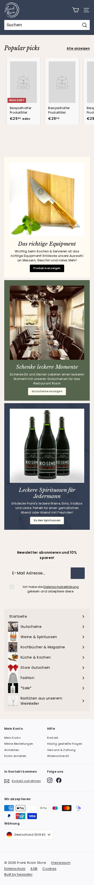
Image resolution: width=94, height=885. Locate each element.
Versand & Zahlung (61, 750)
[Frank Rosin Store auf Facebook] (58, 780)
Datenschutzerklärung (61, 587)
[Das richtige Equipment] (47, 200)
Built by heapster (18, 874)
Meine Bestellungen (18, 744)
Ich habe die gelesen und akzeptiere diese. (51, 589)
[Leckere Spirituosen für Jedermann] (47, 446)
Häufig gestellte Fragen (64, 744)
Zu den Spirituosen (47, 520)
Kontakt (52, 738)
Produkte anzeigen (46, 268)
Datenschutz (14, 868)
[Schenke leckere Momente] (47, 323)
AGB (33, 868)
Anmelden (11, 750)
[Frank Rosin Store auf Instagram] (49, 780)
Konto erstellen (15, 756)
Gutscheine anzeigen (47, 391)
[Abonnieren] (78, 573)
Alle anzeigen (78, 48)
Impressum (60, 862)
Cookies (49, 868)
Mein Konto (12, 738)
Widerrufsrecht (58, 756)
